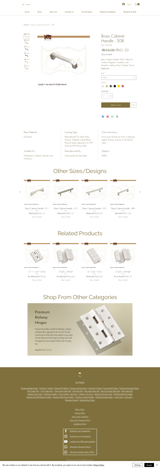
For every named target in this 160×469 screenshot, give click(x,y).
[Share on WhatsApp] (112, 116)
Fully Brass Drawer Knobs (104, 397)
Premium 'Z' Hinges (95, 388)
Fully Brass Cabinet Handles (84, 397)
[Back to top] (79, 373)
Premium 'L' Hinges (46, 388)
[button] (137, 4)
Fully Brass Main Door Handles (63, 397)
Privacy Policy (98, 465)
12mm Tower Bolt (46, 391)
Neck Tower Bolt (127, 391)
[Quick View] (37, 192)
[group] (80, 202)
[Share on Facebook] (102, 116)
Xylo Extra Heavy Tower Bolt (110, 391)
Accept (149, 465)
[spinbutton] (107, 96)
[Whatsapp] (66, 447)
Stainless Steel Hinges (34, 394)
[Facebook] (66, 431)
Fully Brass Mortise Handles (123, 394)
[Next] (130, 329)
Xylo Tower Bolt (77, 391)
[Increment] (110, 96)
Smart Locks (118, 397)
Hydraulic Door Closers (87, 400)
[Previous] (30, 329)
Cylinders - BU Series (86, 394)
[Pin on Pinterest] (107, 116)
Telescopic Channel (71, 400)
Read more (105, 68)
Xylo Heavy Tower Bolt (91, 391)
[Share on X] (117, 116)
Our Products (80, 382)
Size (103, 73)
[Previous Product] (20, 191)
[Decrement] (103, 96)
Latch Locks (128, 397)
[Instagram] (66, 436)
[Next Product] (139, 191)
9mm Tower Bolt (33, 391)
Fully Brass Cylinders (51, 394)
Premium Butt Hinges (110, 388)
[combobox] (118, 77)
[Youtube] (66, 442)
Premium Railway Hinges (42, 317)
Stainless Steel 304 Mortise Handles (38, 397)
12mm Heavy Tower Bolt (62, 391)
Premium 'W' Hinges (61, 388)
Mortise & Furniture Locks (103, 394)
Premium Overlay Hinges (78, 388)
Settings (137, 465)
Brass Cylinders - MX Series (68, 394)
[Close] (157, 465)
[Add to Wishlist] (133, 105)
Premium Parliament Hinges (129, 388)
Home (26, 24)
